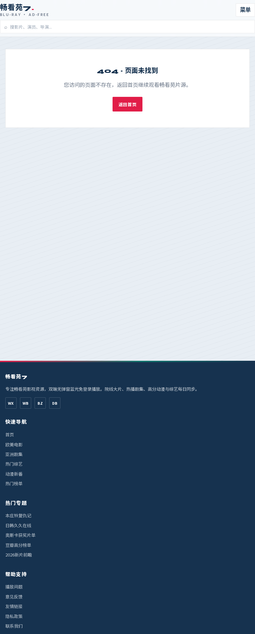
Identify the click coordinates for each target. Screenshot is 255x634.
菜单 (245, 10)
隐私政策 (14, 616)
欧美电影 (14, 444)
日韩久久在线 (18, 525)
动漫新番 (14, 474)
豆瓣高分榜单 (18, 545)
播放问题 (14, 586)
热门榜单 (14, 483)
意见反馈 (14, 596)
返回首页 (127, 104)
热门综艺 (14, 464)
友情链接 (14, 606)
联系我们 (14, 626)
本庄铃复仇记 (18, 515)
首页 (9, 434)
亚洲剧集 (14, 454)
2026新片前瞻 (18, 554)
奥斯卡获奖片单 (20, 535)
